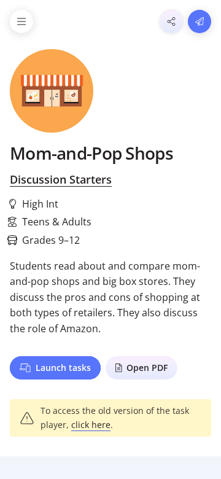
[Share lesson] (171, 21)
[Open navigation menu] (21, 21)
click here (90, 424)
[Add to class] (199, 21)
